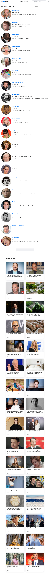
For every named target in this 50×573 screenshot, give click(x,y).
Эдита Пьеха (15, 70)
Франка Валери (16, 177)
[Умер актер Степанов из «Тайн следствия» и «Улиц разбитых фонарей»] (15, 524)
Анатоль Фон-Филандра (18, 225)
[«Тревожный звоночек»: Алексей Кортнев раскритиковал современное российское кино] (35, 271)
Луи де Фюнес (15, 10)
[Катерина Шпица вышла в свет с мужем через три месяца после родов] (15, 407)
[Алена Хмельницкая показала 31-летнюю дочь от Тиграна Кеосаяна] (35, 407)
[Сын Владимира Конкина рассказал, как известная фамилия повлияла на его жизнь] (15, 368)
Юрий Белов (15, 22)
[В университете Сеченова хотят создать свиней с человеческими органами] (35, 329)
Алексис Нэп (15, 166)
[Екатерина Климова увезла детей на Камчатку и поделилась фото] (15, 426)
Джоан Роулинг (16, 46)
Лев (30, 12)
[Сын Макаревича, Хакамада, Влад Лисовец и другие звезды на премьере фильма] (15, 310)
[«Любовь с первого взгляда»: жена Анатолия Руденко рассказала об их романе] (35, 426)
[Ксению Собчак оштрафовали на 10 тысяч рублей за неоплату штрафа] (35, 446)
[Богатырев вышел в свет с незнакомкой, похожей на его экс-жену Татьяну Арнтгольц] (35, 485)
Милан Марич (15, 106)
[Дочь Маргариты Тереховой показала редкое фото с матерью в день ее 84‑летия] (35, 465)
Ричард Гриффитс (16, 154)
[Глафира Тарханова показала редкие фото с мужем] (15, 465)
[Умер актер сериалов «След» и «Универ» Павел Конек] (15, 446)
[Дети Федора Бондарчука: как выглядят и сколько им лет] (15, 329)
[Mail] (4, 1)
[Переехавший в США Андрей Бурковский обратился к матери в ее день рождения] (15, 271)
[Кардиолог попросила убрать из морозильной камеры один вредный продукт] (15, 349)
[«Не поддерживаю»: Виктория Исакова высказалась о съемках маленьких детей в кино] (35, 388)
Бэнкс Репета (15, 237)
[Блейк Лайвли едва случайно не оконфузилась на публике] (15, 543)
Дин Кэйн (14, 201)
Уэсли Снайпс (15, 34)
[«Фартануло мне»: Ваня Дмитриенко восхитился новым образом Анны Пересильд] (15, 562)
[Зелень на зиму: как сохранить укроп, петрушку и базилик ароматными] (35, 291)
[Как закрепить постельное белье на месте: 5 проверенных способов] (35, 368)
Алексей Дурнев (16, 189)
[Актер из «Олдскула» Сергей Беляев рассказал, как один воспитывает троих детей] (15, 388)
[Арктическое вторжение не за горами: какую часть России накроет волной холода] (35, 504)
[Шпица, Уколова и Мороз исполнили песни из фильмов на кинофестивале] (35, 524)
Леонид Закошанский (17, 82)
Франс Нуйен (15, 213)
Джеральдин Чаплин (17, 130)
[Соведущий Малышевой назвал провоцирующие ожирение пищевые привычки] (15, 504)
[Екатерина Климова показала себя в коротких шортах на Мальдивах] (15, 485)
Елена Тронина (16, 118)
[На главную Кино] (6, 1)
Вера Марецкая (16, 94)
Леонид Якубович (16, 58)
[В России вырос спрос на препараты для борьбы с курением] (35, 543)
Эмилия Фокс (15, 142)
